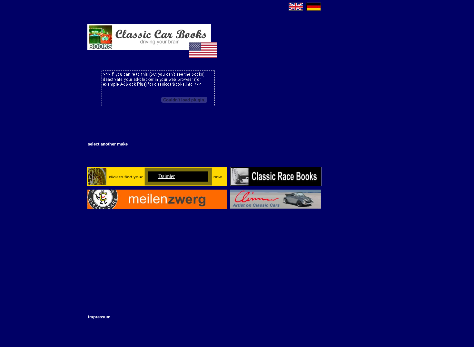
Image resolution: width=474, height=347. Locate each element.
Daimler (166, 176)
